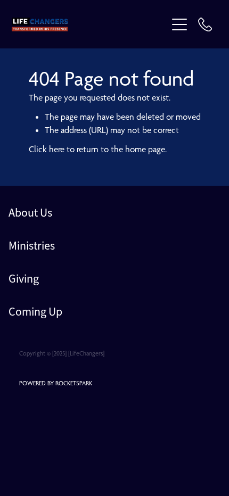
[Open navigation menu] (179, 24)
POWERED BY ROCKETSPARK (55, 383)
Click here (46, 149)
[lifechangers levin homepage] (89, 24)
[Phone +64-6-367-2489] (205, 24)
